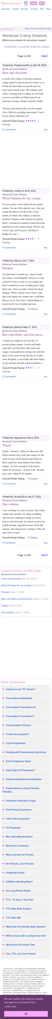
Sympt (15, 9)
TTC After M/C (13, 918)
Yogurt (11, 605)
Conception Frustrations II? (21, 707)
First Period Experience (19, 809)
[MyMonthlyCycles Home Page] (11, 4)
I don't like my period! (17, 818)
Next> (44, 56)
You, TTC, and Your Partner (21, 954)
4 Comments (8, 247)
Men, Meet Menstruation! (19, 836)
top (45, 129)
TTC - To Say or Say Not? (20, 900)
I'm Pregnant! (13, 827)
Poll (41, 9)
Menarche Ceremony (17, 845)
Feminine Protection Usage (21, 800)
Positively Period (15, 872)
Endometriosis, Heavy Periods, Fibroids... (21, 790)
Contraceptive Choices (18, 725)
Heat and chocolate (19, 579)
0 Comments (8, 129)
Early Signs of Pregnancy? (20, 770)
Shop (48, 9)
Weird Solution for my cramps (23, 585)
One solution (15, 612)
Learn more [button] (10, 1006)
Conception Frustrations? (20, 716)
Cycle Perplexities (16, 743)
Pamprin (12, 592)
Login (33, 3)
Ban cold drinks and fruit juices (25, 599)
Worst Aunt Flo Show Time (20, 945)
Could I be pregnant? (17, 734)
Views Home (30, 29)
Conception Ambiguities (19, 698)
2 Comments (8, 483)
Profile (41, 29)
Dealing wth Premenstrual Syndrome (26, 752)
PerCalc (24, 9)
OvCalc (34, 9)
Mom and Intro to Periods (20, 854)
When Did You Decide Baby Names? (26, 927)
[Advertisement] (26, 19)
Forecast (5, 9)
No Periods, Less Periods (20, 863)
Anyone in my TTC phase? (20, 689)
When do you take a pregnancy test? (26, 936)
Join (42, 3)
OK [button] (26, 1014)
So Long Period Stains (18, 891)
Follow (48, 29)
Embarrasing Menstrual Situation (24, 779)
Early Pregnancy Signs (18, 761)
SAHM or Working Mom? (19, 882)
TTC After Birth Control (18, 909)
